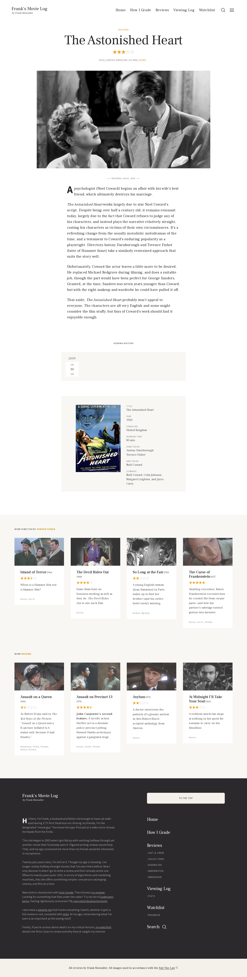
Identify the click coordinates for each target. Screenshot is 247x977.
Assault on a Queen (36, 699)
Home (121, 10)
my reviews (98, 892)
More (22, 654)
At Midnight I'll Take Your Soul (205, 699)
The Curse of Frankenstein (202, 574)
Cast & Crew (156, 853)
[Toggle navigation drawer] (231, 10)
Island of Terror (36, 572)
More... (143, 60)
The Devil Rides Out (92, 574)
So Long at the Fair (151, 572)
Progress (154, 915)
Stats (151, 896)
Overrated (155, 865)
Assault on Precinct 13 (94, 699)
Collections (156, 859)
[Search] (223, 10)
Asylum (142, 697)
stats (66, 914)
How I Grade (140, 10)
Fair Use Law (167, 968)
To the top (186, 798)
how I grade (66, 892)
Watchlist (207, 10)
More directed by (34, 529)
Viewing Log (184, 10)
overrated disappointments (90, 901)
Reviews (162, 10)
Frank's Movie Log (29, 9)
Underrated (156, 871)
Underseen (155, 877)
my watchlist (103, 927)
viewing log (45, 910)
